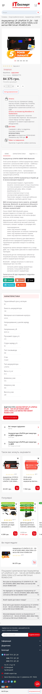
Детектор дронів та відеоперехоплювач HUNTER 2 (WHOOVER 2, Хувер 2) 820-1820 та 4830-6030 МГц (28, 527)
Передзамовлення (34, 691)
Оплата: (11, 99)
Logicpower (15, 73)
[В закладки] (18, 86)
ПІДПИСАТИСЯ (34, 635)
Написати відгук (10, 417)
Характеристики (19, 154)
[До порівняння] (23, 86)
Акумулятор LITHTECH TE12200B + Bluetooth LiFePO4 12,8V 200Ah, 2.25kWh (10, 480)
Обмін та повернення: (16, 140)
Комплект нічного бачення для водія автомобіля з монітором (7, 526)
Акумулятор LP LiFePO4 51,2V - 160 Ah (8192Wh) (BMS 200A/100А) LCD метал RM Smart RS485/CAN (24, 550)
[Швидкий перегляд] (17, 465)
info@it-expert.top (10, 673)
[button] (37, 472)
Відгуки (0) (33, 154)
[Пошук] (38, 12)
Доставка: (12, 126)
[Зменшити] (4, 86)
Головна (4, 17)
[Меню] (3, 5)
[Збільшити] (13, 86)
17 (14, 520)
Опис (7, 154)
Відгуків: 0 (16, 66)
